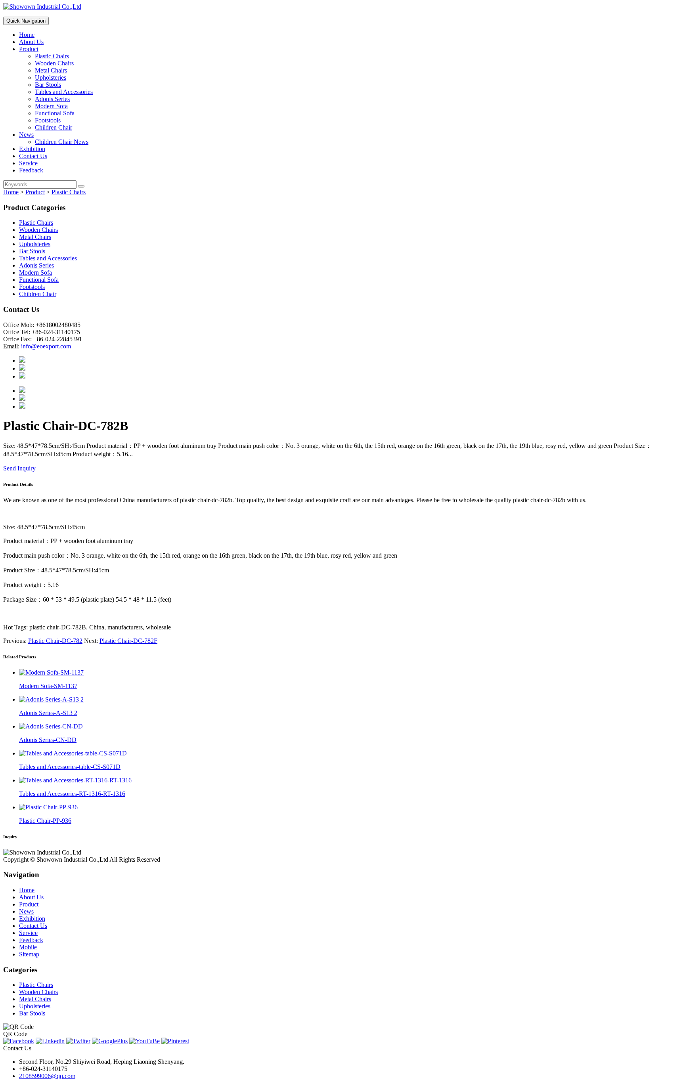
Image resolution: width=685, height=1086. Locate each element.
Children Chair (53, 127)
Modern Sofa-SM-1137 (48, 686)
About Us (31, 41)
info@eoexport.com (46, 346)
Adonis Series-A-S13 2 (48, 712)
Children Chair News (61, 141)
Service (28, 163)
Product (28, 49)
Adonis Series (52, 99)
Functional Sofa (55, 113)
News (26, 134)
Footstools (48, 120)
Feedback (31, 170)
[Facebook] (18, 1041)
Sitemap (29, 954)
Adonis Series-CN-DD (48, 739)
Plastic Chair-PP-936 (45, 820)
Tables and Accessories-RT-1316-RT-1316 (72, 793)
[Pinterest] (175, 1041)
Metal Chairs (51, 70)
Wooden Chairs (54, 63)
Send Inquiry (19, 468)
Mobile (28, 947)
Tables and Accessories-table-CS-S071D (70, 766)
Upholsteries (50, 77)
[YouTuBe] (144, 1041)
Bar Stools (48, 84)
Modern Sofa (51, 106)
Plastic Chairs (52, 56)
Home (26, 34)
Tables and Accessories (64, 91)
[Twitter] (78, 1041)
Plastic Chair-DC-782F (128, 640)
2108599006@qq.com (47, 1076)
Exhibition (32, 148)
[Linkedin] (50, 1041)
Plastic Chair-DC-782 (55, 640)
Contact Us (33, 156)
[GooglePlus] (110, 1041)
